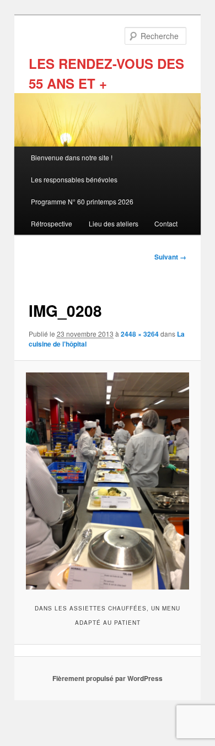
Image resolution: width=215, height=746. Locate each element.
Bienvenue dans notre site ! (71, 157)
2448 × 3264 (140, 334)
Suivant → (170, 257)
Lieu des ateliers (113, 223)
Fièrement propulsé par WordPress (107, 678)
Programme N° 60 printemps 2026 (82, 201)
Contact (166, 223)
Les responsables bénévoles (74, 179)
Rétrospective (51, 223)
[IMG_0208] (107, 481)
